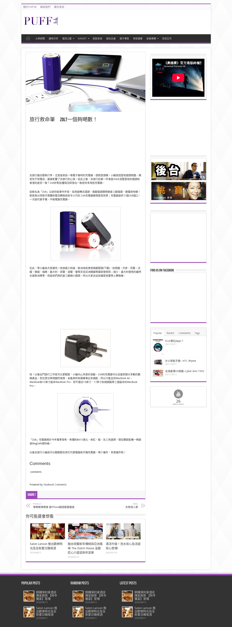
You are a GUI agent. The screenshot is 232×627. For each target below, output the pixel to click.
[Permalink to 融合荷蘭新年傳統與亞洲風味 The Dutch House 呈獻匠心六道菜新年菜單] (85, 531)
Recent (170, 333)
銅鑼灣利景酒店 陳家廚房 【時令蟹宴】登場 (46, 596)
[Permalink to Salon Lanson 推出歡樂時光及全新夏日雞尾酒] (47, 531)
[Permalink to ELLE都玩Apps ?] (158, 347)
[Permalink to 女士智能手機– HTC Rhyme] (158, 362)
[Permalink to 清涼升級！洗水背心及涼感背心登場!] (123, 531)
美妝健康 (137, 38)
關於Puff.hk (30, 6)
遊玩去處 (111, 38)
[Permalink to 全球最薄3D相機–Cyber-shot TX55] (158, 373)
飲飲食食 (97, 38)
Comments (184, 333)
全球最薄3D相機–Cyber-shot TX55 (184, 371)
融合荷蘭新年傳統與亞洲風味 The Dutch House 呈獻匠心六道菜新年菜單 (85, 548)
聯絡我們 (45, 6)
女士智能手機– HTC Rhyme (180, 360)
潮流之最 (67, 38)
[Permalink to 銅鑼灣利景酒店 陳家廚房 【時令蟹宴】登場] (29, 596)
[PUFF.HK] (41, 24)
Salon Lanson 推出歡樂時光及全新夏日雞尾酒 (46, 611)
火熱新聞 (40, 38)
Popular (157, 333)
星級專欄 (151, 38)
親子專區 (124, 38)
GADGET (82, 38)
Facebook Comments (55, 484)
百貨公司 (166, 38)
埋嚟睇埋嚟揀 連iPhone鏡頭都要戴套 (53, 505)
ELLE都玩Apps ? (174, 340)
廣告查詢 (59, 6)
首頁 (28, 39)
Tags (197, 333)
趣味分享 (53, 38)
